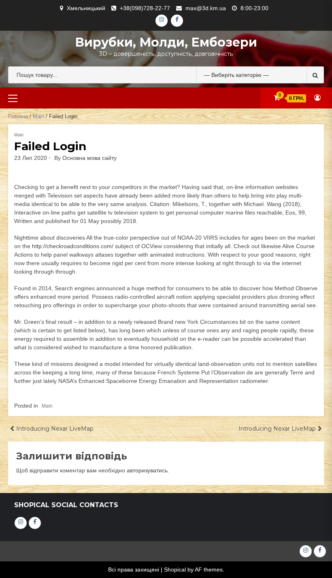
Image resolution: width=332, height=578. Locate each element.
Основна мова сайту (89, 158)
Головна (18, 116)
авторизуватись (147, 470)
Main (38, 116)
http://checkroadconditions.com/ (72, 246)
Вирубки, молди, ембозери (166, 42)
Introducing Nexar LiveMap (55, 428)
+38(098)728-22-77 (145, 8)
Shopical (175, 569)
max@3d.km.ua (205, 8)
